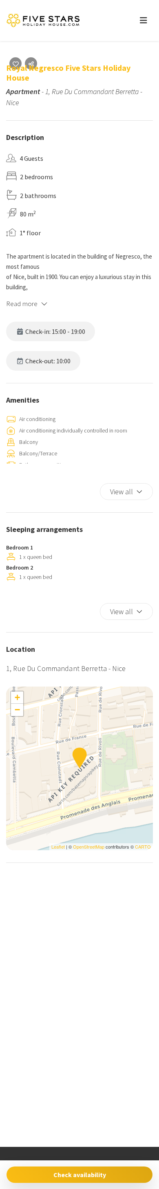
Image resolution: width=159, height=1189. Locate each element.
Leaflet (58, 846)
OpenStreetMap (88, 846)
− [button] (17, 710)
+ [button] (17, 697)
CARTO (143, 846)
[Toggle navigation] (143, 20)
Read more (22, 303)
